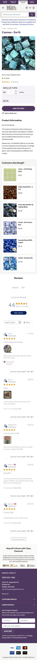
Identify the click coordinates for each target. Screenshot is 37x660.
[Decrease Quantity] (16, 93)
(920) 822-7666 (8, 577)
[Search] (32, 14)
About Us (5, 594)
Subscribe (8, 631)
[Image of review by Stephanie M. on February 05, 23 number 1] (7, 440)
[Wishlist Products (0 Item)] (30, 7)
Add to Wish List (11, 113)
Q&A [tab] (23, 287)
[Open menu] (3, 8)
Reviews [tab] (15, 287)
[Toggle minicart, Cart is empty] (33, 7)
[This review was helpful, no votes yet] (28, 372)
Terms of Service (18, 637)
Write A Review (18, 313)
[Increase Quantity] (16, 91)
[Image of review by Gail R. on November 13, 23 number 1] (7, 349)
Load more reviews (18, 539)
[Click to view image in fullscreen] (18, 53)
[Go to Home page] (11, 7)
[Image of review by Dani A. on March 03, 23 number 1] (7, 395)
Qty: (4, 92)
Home (4, 28)
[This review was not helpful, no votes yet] (31, 372)
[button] (5, 2)
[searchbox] (11, 322)
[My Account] (26, 7)
